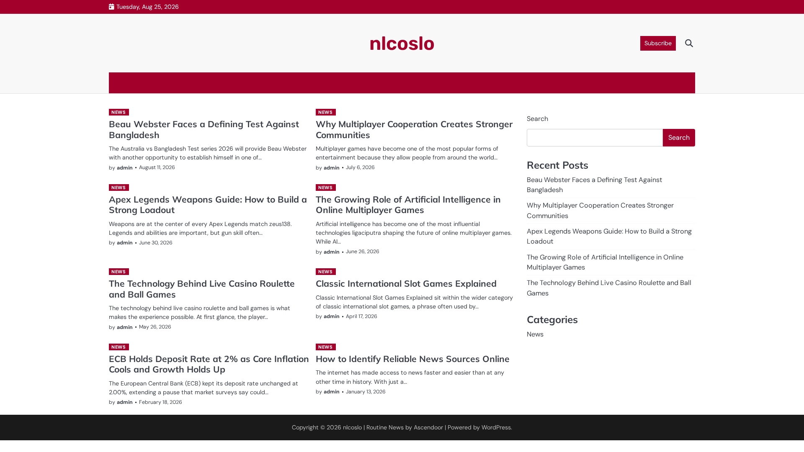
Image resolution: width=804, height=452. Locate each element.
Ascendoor (428, 427)
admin (125, 167)
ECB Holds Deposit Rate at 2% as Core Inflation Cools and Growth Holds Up (209, 364)
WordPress (496, 427)
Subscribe (658, 43)
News (118, 112)
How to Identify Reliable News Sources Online (413, 358)
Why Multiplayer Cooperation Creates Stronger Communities (414, 129)
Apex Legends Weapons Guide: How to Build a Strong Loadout (208, 204)
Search (537, 118)
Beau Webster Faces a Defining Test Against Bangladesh (204, 129)
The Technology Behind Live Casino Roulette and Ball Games (202, 288)
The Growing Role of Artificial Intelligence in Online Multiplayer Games (408, 204)
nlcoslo (402, 43)
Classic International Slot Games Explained (406, 283)
